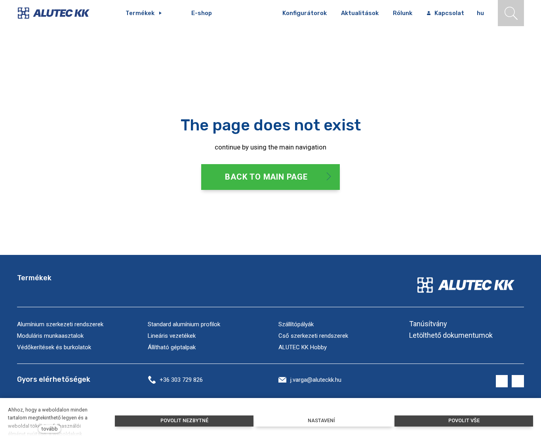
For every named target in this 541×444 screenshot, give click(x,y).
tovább (50, 429)
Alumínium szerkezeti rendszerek (60, 324)
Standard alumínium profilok (184, 324)
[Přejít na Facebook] (502, 381)
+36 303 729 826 (181, 379)
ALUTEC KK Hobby (302, 347)
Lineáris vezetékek (172, 335)
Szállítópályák (296, 324)
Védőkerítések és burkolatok (54, 347)
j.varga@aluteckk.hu (315, 379)
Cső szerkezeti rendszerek (313, 335)
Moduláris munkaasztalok (50, 335)
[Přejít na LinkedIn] (518, 381)
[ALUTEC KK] (59, 13)
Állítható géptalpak (172, 347)
